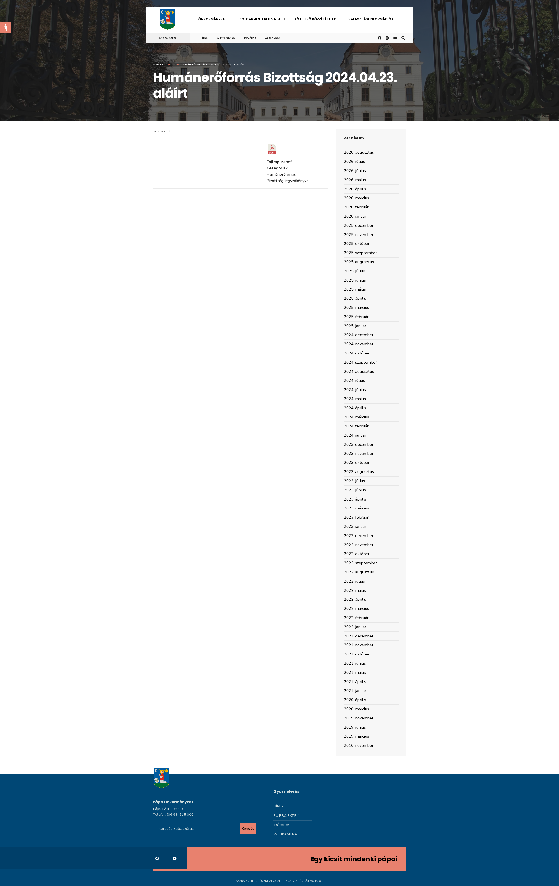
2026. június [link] (355, 170)
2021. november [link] (358, 645)
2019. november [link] (358, 718)
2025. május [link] (355, 289)
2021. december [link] (358, 636)
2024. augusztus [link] (359, 371)
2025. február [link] (356, 316)
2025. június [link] (355, 280)
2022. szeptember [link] (360, 563)
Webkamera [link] (272, 38)
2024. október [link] (356, 353)
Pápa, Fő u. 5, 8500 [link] (168, 809)
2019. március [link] (356, 736)
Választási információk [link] (370, 19)
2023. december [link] (358, 444)
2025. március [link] (356, 307)
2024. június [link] (355, 389)
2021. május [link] (355, 672)
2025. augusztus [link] (359, 262)
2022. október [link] (356, 553)
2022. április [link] (355, 599)
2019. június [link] (355, 727)
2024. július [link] (354, 380)
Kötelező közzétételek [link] (315, 19)
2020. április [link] (355, 699)
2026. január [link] (355, 216)
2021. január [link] (355, 690)
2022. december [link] (358, 535)
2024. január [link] (355, 435)
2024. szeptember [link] (360, 362)
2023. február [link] (356, 517)
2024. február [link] (356, 426)
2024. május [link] (355, 398)
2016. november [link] (358, 745)
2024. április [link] (355, 408)
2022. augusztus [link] (359, 572)
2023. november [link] (358, 453)
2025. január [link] (355, 326)
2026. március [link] (356, 198)
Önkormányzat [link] (212, 19)
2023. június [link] (355, 490)
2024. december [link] (358, 334)
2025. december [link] (358, 225)
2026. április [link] (355, 189)
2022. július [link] (354, 581)
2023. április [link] (355, 499)
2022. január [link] (355, 627)
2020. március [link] (356, 709)
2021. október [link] (356, 654)
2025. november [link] (358, 234)
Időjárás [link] (249, 38)
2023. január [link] (355, 526)
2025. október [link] (356, 243)
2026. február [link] (356, 207)
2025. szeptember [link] (360, 252)
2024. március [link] (356, 417)
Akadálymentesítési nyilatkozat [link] (258, 881)
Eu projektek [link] (225, 38)
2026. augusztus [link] (359, 152)
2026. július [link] (354, 161)
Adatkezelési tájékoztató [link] (303, 881)
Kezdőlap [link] (159, 64)
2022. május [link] (355, 590)
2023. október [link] (356, 462)
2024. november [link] (358, 344)
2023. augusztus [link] (359, 471)
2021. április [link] (355, 681)
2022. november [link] (358, 544)
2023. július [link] (354, 480)
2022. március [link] (356, 608)
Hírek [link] (204, 38)
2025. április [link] (355, 298)
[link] (5, 27)
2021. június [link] (355, 663)
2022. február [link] (356, 617)
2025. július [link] (354, 271)
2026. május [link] (355, 179)
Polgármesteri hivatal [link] (260, 19)
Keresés (248, 828)
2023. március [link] (356, 508)
